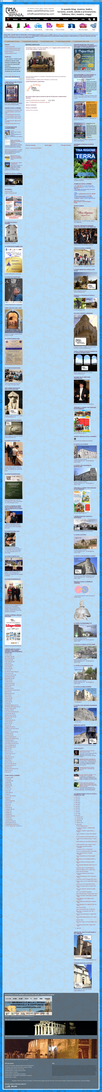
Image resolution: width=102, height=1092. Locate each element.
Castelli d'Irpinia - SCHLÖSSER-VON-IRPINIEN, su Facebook (18, 1075)
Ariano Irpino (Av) (9, 661)
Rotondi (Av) (7, 766)
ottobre (78, 820)
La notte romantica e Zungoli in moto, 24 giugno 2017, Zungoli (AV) (88, 775)
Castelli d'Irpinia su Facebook (11, 1072)
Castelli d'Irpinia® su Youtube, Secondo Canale (15, 1070)
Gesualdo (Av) (8, 665)
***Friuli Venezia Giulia (10, 822)
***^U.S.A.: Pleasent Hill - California (12, 825)
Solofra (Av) (7, 696)
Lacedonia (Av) (8, 733)
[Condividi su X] (51, 100)
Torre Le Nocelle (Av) (9, 745)
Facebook (77, 198)
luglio (78, 928)
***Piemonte (7, 802)
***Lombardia (8, 780)
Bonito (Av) (7, 750)
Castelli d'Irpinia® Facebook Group (12, 48)
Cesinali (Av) (7, 668)
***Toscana (7, 797)
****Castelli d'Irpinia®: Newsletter (63, 41)
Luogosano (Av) (8, 735)
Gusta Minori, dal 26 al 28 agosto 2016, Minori (86, 879)
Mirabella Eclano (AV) (9, 715)
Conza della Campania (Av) (11, 711)
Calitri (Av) (7, 725)
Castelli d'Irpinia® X (9, 51)
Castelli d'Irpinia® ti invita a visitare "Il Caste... (86, 844)
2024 (76, 800)
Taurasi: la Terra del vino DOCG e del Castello (86, 851)
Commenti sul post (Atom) (35, 148)
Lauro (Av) (7, 666)
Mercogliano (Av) (8, 656)
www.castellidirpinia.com (79, 186)
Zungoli (12, 130)
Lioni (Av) (7, 703)
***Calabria (7, 784)
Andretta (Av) (8, 721)
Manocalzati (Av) (8, 658)
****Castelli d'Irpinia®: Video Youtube (81, 41)
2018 (76, 811)
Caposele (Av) (8, 751)
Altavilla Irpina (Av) (9, 685)
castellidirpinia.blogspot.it (83, 193)
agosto (78, 824)
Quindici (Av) (7, 761)
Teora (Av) (7, 771)
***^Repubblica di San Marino (11, 824)
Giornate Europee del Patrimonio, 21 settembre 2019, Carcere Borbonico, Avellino (16, 157)
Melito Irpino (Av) (8, 756)
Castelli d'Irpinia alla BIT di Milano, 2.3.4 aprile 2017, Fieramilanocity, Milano (87, 768)
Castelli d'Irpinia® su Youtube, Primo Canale (14, 1068)
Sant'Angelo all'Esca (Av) (10, 741)
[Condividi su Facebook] (52, 100)
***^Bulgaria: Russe (9, 815)
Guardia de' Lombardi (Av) (11, 731)
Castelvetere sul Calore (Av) (11, 728)
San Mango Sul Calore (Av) (11, 768)
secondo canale (82, 196)
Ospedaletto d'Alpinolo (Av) (11, 705)
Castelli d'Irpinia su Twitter (10, 1077)
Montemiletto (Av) (9, 678)
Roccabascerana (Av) (9, 765)
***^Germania (8, 819)
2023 (76, 802)
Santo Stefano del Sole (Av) (11, 743)
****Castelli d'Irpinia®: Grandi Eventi (30, 41)
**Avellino (7, 654)
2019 (76, 809)
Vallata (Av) (7, 691)
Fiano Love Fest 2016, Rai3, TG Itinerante (85, 909)
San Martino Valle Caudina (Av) (12, 706)
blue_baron (77, 1080)
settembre (79, 822)
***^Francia (7, 817)
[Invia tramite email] (48, 100)
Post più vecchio (66, 145)
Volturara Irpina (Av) (9, 720)
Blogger (88, 1080)
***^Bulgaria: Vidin (9, 809)
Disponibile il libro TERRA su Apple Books (16, 163)
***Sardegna (7, 814)
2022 (76, 804)
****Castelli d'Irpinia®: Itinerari (46, 41)
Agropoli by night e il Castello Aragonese (85, 867)
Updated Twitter (79, 919)
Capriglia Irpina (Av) (9, 726)
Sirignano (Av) (8, 770)
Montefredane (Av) (9, 676)
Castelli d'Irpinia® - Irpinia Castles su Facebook (15, 1073)
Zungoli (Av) (7, 700)
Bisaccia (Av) (8, 701)
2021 (76, 806)
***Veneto (7, 799)
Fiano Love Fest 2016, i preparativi (84, 891)
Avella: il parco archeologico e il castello (13, 149)
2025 (76, 798)
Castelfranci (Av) (8, 710)
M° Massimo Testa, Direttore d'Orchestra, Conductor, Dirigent (18, 1067)
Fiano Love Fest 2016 (81, 907)
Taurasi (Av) (7, 718)
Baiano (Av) (7, 748)
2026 (76, 797)
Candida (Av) (8, 681)
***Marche (7, 804)
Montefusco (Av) (8, 688)
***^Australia (7, 807)
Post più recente (30, 145)
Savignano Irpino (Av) (9, 708)
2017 (76, 813)
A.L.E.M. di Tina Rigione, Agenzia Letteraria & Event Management (19, 1065)
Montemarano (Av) (9, 683)
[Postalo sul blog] (50, 100)
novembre (79, 818)
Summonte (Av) (8, 673)
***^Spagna (7, 812)
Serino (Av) (7, 695)
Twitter (81, 198)
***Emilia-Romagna (9, 800)
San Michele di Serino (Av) (11, 671)
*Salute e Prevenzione (10, 193)
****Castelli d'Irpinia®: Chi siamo (12, 41)
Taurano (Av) (8, 698)
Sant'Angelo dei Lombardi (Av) (11, 690)
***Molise (7, 805)
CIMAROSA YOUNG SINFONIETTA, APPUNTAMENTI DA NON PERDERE (88, 760)
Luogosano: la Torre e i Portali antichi (84, 849)
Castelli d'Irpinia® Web (10, 46)
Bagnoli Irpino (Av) (9, 693)
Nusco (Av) (7, 760)
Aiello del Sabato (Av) (9, 746)
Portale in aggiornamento (81, 826)
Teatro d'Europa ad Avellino (82, 871)
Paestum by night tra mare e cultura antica (85, 869)
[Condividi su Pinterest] (54, 100)
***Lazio (6, 790)
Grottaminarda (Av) (9, 713)
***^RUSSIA (7, 810)
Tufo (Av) (7, 670)
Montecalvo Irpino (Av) (10, 716)
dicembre (79, 817)
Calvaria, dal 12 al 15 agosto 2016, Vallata (85, 884)
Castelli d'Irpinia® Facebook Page (12, 50)
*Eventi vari (7, 191)
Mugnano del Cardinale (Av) (11, 738)
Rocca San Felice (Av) (10, 763)
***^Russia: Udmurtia (9, 820)
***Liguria (7, 782)
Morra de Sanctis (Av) (9, 736)
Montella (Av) (8, 758)
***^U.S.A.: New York (9, 795)
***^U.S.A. (7, 789)
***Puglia (7, 794)
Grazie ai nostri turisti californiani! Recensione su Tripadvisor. (16, 141)
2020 (76, 808)
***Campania (7, 777)
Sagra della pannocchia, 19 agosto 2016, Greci (86, 893)
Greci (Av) (7, 755)
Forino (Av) (7, 730)
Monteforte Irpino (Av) (10, 675)
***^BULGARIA (8, 792)
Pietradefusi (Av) (8, 740)
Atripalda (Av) (8, 659)
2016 (76, 815)
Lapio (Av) (47, 102)
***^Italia (6, 779)
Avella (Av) (7, 686)
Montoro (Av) (8, 680)
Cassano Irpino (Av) (9, 753)
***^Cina (6, 787)
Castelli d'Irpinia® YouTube (11, 53)
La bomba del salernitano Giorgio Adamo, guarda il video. (87, 751)
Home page (48, 145)
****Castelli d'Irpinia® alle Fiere (11, 123)
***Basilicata (7, 785)
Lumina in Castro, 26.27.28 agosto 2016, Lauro (86, 836)
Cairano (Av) (7, 723)
